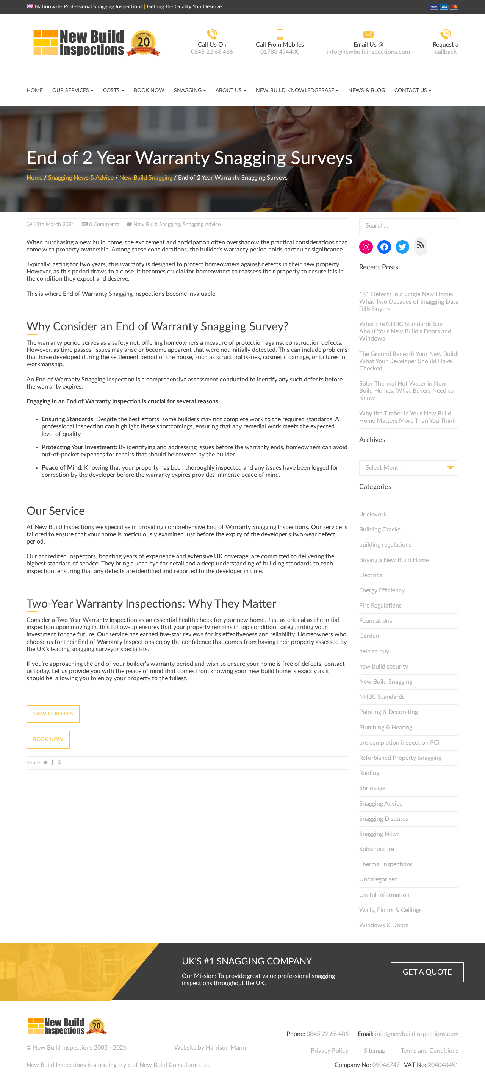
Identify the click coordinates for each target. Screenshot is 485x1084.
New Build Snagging (145, 177)
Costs (111, 90)
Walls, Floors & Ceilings (390, 910)
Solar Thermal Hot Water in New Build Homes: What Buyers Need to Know (406, 391)
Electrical (371, 575)
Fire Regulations (380, 606)
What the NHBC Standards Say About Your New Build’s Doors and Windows (405, 331)
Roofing (369, 773)
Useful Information (384, 895)
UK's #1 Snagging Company (247, 961)
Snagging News (379, 834)
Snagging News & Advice (81, 177)
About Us (229, 90)
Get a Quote (427, 972)
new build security (383, 667)
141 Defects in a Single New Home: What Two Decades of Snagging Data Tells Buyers (408, 301)
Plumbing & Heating (385, 728)
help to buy (374, 651)
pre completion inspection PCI (399, 743)
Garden (369, 636)
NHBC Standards (382, 697)
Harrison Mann (226, 1048)
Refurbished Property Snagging (400, 758)
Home (35, 90)
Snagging (188, 90)
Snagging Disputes (383, 819)
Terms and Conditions (429, 1051)
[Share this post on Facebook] (52, 762)
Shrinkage (372, 788)
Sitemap (374, 1051)
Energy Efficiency (382, 590)
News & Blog (366, 90)
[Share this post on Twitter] (45, 762)
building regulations (385, 545)
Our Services (70, 90)
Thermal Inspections (386, 864)
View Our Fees (53, 714)
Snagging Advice (202, 224)
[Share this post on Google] (59, 762)
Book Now (149, 90)
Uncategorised (378, 879)
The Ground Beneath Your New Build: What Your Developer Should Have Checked (408, 361)
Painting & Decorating (388, 712)
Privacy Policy (329, 1051)
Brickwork (372, 514)
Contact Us (410, 90)
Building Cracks (380, 529)
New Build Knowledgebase (295, 90)
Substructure (376, 849)
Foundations (375, 621)
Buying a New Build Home (394, 560)
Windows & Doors (383, 925)
